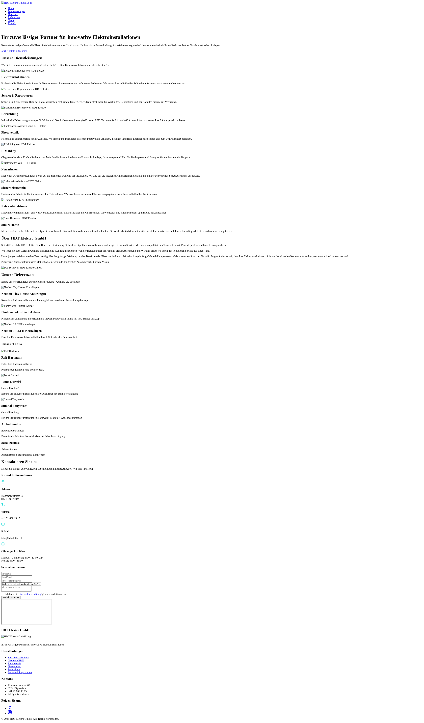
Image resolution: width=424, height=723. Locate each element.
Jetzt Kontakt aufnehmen (14, 51)
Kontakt (12, 23)
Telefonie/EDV (16, 660)
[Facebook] (10, 708)
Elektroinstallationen (18, 657)
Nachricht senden (11, 597)
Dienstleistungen (16, 11)
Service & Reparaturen (20, 672)
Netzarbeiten (14, 666)
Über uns (13, 14)
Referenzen (14, 17)
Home (11, 8)
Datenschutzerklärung (30, 594)
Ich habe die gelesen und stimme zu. (36, 594)
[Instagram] (10, 713)
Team (11, 20)
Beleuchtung (14, 669)
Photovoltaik (14, 663)
